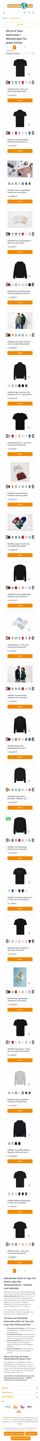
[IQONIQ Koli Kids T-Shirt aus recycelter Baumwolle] (20, 421)
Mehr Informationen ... (28, 1430)
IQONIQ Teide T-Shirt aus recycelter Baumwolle (18, 1252)
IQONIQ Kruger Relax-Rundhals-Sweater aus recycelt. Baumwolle (17, 797)
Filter (21, 24)
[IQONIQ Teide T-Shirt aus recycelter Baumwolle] (20, 1230)
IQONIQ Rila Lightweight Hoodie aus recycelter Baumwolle (17, 999)
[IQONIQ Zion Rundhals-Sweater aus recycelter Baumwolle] (20, 674)
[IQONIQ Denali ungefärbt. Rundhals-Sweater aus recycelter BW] (20, 1078)
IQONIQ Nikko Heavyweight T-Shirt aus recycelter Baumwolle (18, 1202)
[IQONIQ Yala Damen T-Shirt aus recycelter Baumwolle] (20, 1027)
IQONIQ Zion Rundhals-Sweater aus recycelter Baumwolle (17, 696)
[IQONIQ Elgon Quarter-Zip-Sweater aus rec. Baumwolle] (20, 371)
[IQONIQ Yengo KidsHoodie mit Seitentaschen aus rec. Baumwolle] (20, 270)
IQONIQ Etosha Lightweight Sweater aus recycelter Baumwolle (19, 595)
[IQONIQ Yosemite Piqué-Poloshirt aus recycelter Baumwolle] (20, 472)
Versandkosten (7, 1420)
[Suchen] (24, 12)
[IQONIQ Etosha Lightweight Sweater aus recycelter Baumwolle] (20, 573)
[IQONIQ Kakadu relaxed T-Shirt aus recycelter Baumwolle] (20, 926)
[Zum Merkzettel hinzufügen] (29, 74)
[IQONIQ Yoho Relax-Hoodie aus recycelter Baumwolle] (20, 320)
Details (20, 100)
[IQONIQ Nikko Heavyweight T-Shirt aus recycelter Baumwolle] (20, 1179)
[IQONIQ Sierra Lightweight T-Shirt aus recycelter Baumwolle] (20, 219)
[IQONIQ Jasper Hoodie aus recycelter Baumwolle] (20, 522)
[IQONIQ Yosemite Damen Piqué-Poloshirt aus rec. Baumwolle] (20, 118)
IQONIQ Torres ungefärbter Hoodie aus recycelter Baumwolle (18, 191)
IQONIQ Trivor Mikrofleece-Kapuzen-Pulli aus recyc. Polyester (18, 1151)
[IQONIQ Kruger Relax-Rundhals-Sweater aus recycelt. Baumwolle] (20, 775)
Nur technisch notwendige (14, 1433)
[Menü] (4, 12)
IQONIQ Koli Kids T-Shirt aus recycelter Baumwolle (19, 444)
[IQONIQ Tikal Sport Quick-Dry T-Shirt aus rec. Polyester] (20, 876)
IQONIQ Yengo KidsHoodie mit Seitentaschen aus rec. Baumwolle (18, 292)
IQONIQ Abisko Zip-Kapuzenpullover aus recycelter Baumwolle (16, 747)
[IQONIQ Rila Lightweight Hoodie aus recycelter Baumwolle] (20, 977)
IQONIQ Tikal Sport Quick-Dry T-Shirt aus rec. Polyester (19, 898)
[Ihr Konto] (33, 12)
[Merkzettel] (29, 12)
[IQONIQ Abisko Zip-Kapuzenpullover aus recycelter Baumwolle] (20, 724)
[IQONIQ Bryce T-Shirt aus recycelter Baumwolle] (20, 623)
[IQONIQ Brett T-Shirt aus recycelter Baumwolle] (20, 68)
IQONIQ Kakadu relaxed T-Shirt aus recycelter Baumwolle (18, 949)
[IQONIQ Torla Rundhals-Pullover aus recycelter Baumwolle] (20, 825)
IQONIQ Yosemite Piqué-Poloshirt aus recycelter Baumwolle (17, 494)
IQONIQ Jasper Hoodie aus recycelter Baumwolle (18, 545)
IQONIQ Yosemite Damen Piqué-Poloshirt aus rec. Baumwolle (17, 141)
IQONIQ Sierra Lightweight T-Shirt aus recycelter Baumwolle (19, 242)
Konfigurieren (31, 1433)
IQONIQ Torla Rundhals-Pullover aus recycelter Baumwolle (17, 848)
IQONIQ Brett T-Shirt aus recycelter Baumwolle (17, 90)
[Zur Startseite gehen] (20, 5)
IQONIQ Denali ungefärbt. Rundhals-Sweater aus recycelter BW (18, 1100)
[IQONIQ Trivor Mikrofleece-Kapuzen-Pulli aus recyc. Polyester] (20, 1128)
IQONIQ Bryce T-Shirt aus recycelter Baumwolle (18, 646)
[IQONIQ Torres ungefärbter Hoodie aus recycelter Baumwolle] (20, 169)
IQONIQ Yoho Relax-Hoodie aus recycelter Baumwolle (18, 343)
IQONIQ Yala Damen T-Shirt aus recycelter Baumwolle (18, 1050)
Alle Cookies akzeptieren (20, 1438)
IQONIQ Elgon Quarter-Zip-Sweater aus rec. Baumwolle (19, 393)
